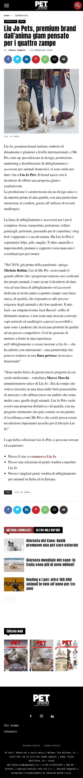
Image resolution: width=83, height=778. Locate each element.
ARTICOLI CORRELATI (18, 530)
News (22, 21)
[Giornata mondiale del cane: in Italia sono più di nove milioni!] (14, 565)
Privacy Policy (31, 746)
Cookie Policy (52, 746)
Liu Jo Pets (22, 492)
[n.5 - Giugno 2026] (41, 657)
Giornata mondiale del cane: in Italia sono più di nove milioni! (50, 562)
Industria (21, 15)
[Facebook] (31, 716)
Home (7, 15)
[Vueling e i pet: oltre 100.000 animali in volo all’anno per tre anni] (14, 584)
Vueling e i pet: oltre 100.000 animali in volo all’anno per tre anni (50, 584)
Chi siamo (11, 725)
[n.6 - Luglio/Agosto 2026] (16, 657)
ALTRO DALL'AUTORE (48, 530)
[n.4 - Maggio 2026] (67, 657)
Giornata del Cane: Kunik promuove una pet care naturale (52, 543)
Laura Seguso (17, 50)
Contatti (10, 731)
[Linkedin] (52, 716)
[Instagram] (41, 716)
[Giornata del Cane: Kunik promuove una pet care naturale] (14, 545)
